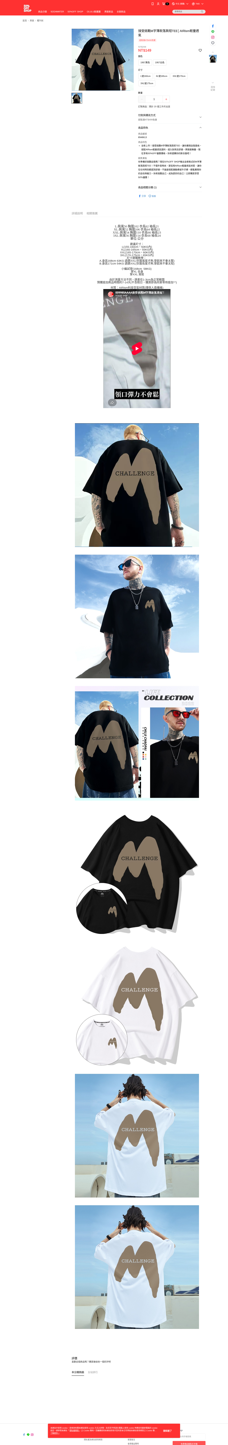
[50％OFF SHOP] (27, 8)
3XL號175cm (147, 83)
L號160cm (146, 76)
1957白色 (159, 62)
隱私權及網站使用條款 (93, 1440)
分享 (144, 196)
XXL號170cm (179, 76)
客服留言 (131, 1440)
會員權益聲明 (133, 1444)
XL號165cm (161, 76)
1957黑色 (145, 62)
